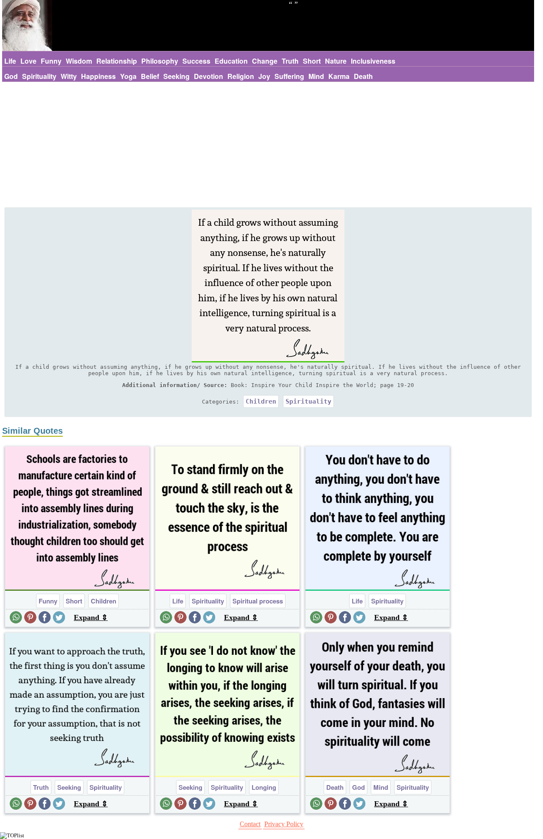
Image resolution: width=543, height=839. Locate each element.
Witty (69, 76)
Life (10, 61)
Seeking (176, 76)
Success (196, 61)
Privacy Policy (283, 824)
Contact (250, 824)
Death (363, 76)
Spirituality (39, 76)
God (11, 76)
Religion (240, 76)
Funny (51, 61)
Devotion (208, 76)
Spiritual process (257, 601)
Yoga (128, 76)
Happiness (98, 76)
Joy (264, 76)
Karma (339, 76)
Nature (336, 61)
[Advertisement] (268, 145)
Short (312, 61)
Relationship (116, 61)
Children (261, 401)
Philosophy (159, 61)
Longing (264, 787)
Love (28, 61)
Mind (316, 76)
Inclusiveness (373, 61)
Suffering (289, 76)
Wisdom (79, 61)
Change (264, 61)
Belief (150, 76)
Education (231, 61)
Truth (290, 61)
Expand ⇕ (91, 617)
